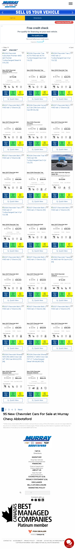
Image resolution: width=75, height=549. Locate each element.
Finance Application (36, 468)
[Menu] (70, 4)
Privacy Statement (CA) (36, 479)
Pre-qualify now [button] (37, 35)
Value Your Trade (6, 93)
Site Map (40, 540)
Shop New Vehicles (37, 460)
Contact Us (7, 540)
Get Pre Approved (20, 93)
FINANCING (36, 464)
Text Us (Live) (13, 93)
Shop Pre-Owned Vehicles (36, 461)
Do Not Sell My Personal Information (57, 540)
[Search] (20, 492)
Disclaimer (37, 482)
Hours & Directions (37, 474)
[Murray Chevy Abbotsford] (10, 4)
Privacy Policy (29, 540)
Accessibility (18, 540)
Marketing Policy (36, 488)
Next (72, 12)
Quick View (14, 99)
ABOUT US (36, 470)
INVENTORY (37, 457)
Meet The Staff (36, 473)
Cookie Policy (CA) (36, 477)
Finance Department (36, 466)
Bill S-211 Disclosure (36, 485)
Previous (2, 12)
